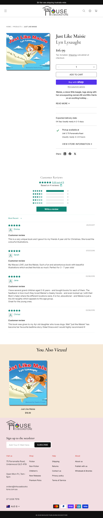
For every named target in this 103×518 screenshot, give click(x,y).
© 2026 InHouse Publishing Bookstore (51, 515)
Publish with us (81, 466)
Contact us (56, 471)
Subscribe (42, 445)
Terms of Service (59, 480)
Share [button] (58, 154)
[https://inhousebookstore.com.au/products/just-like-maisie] (65, 154)
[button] (6, 11)
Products (17, 27)
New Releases (35, 476)
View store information (76, 144)
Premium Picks (35, 480)
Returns (55, 466)
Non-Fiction (34, 466)
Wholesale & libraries (83, 471)
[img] (14, 225)
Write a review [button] (51, 209)
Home (8, 27)
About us (79, 461)
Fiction (32, 461)
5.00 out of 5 (58, 182)
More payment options (76, 87)
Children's (33, 471)
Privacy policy (58, 476)
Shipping (73, 55)
